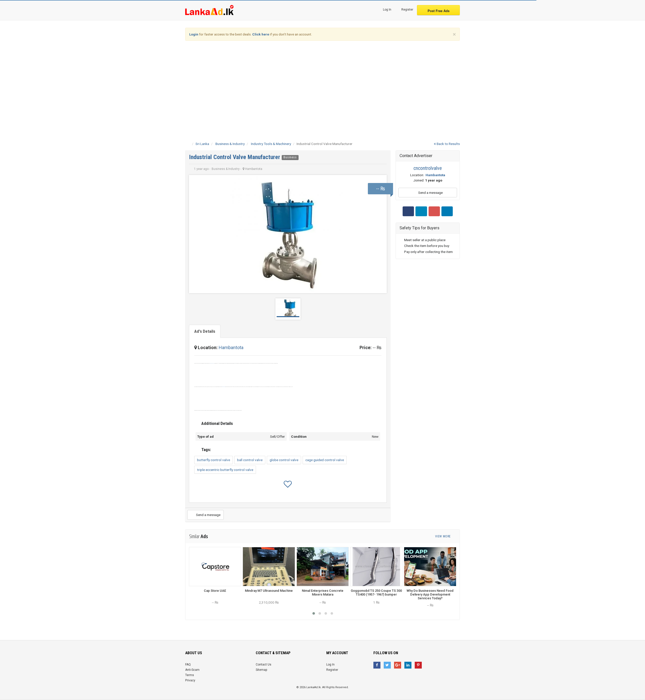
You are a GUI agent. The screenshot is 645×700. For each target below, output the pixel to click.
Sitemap (261, 670)
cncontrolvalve (427, 168)
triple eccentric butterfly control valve (225, 470)
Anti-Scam (192, 670)
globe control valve (284, 460)
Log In (386, 9)
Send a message (207, 515)
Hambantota (231, 347)
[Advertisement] (322, 83)
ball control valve (250, 460)
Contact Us (263, 664)
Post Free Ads (438, 10)
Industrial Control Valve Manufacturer (235, 157)
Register (407, 9)
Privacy (190, 680)
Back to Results (448, 144)
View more (443, 536)
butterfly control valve (213, 460)
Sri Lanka (202, 144)
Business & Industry (230, 144)
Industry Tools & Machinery (271, 144)
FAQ (188, 664)
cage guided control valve (324, 460)
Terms (189, 675)
